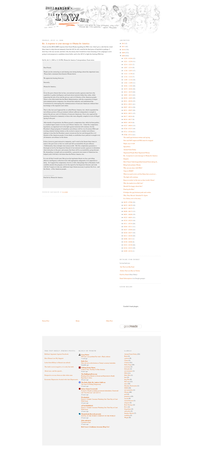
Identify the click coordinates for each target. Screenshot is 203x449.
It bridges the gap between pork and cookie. (137, 192)
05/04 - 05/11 (128, 226)
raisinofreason (129, 400)
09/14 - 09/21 (128, 104)
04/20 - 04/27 (128, 233)
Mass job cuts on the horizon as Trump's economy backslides (98, 363)
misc (126, 384)
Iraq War (127, 379)
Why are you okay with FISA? (132, 168)
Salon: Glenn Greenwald (89, 389)
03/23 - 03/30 (128, 245)
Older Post (109, 321)
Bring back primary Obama (132, 165)
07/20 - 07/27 (128, 128)
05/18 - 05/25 (128, 220)
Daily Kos (84, 361)
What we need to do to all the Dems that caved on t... (140, 174)
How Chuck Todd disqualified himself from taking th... (140, 162)
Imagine (126, 159)
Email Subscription (126, 278)
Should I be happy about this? (132, 186)
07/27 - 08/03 (128, 125)
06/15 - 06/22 (128, 208)
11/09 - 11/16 (128, 80)
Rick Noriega (128, 405)
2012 (123, 43)
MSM (126, 388)
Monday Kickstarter (130, 386)
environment (128, 371)
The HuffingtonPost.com (89, 374)
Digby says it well (129, 143)
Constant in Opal (86, 422)
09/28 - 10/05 (128, 98)
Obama (126, 392)
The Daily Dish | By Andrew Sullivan (93, 382)
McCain (127, 381)
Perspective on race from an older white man (58, 375)
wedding (127, 415)
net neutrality (128, 390)
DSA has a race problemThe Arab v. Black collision (95, 356)
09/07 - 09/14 (128, 107)
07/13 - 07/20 (128, 132)
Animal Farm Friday (129, 149)
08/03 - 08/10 (128, 122)
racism (126, 398)
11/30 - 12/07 (128, 70)
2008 (123, 56)
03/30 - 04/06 (128, 242)
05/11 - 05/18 (128, 223)
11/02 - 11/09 (128, 83)
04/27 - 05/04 (128, 230)
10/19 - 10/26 (128, 89)
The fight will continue (130, 177)
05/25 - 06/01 (128, 217)
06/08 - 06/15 (128, 211)
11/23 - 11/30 (128, 74)
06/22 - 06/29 (128, 205)
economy (127, 367)
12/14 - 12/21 (128, 64)
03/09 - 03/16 (128, 251)
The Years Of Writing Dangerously (91, 384)
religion (127, 403)
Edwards (127, 369)
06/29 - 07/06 (128, 202)
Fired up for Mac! (128, 189)
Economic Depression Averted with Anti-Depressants (61, 379)
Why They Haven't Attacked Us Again (135, 195)
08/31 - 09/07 (128, 110)
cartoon (126, 358)
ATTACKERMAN (87, 405)
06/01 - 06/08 (128, 214)
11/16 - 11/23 (128, 77)
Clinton (127, 362)
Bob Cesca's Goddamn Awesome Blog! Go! (95, 427)
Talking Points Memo (88, 367)
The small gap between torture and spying (136, 137)
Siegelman (127, 409)
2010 (123, 49)
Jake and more (86, 420)
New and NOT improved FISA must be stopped (138, 140)
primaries (127, 396)
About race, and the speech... (54, 371)
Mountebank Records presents (91, 414)
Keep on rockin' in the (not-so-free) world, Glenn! (139, 180)
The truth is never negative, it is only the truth (59, 367)
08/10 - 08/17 (128, 119)
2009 (123, 53)
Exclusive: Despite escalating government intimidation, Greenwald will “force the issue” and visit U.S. (99, 391)
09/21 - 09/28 (128, 101)
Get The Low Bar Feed (127, 267)
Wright (126, 417)
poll (125, 394)
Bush (126, 356)
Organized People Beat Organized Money (136, 153)
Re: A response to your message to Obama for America (65, 43)
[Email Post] (69, 192)
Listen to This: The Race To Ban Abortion (93, 369)
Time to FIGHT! (128, 171)
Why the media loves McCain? (133, 183)
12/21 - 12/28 (128, 61)
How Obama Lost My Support (54, 358)
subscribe (127, 411)
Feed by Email (124, 274)
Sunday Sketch (129, 413)
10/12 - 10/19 (128, 92)
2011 (123, 46)
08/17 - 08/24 (128, 116)
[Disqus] (77, 227)
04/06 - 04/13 (128, 239)
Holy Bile (127, 375)
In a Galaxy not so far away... (132, 198)
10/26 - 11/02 (128, 86)
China (126, 360)
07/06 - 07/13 (128, 135)
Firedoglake (85, 397)
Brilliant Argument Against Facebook (56, 354)
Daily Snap (128, 365)
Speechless (126, 146)
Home (78, 321)
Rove (126, 407)
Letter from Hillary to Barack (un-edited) (57, 362)
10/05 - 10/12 (128, 95)
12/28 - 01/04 (128, 58)
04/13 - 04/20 (128, 236)
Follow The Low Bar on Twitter (130, 271)
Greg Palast (85, 354)
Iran (125, 377)
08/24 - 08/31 (128, 113)
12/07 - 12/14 (128, 67)
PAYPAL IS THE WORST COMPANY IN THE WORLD (98, 416)
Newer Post (45, 321)
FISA (126, 373)
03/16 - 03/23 (128, 248)
